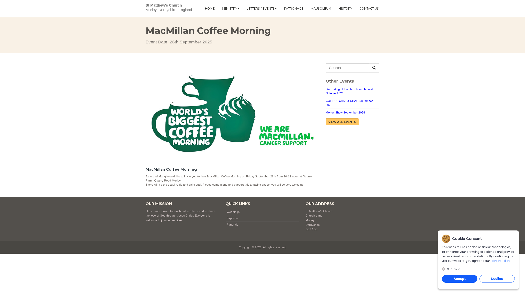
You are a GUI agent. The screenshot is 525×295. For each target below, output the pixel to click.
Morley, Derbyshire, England (169, 7)
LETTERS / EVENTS (261, 8)
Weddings (233, 211)
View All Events (342, 122)
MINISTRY (229, 8)
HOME (210, 8)
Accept (460, 278)
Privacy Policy (500, 261)
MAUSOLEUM (321, 8)
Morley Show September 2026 (345, 112)
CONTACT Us (369, 8)
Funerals (232, 224)
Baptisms (233, 218)
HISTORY (345, 8)
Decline (497, 278)
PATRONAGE (293, 8)
